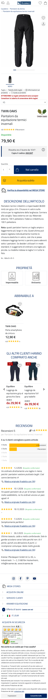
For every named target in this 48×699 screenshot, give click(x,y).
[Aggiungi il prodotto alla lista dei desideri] (43, 17)
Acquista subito (25, 180)
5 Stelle (4, 445)
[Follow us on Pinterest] (27, 578)
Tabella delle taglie (15, 90)
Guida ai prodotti (19, 92)
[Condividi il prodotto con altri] (43, 23)
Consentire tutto (36, 695)
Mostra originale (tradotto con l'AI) (19, 481)
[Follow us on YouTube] (34, 578)
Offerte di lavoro (18, 609)
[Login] (8, 2)
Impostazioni (12, 695)
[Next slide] (45, 82)
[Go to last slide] (4, 389)
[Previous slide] (3, 82)
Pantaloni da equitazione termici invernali (18, 11)
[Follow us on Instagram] (13, 578)
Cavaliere (4, 8)
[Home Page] (24, 2)
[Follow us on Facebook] (20, 578)
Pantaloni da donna (17, 8)
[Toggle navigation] (2, 3)
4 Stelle (4, 448)
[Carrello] (45, 2)
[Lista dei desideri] (40, 2)
